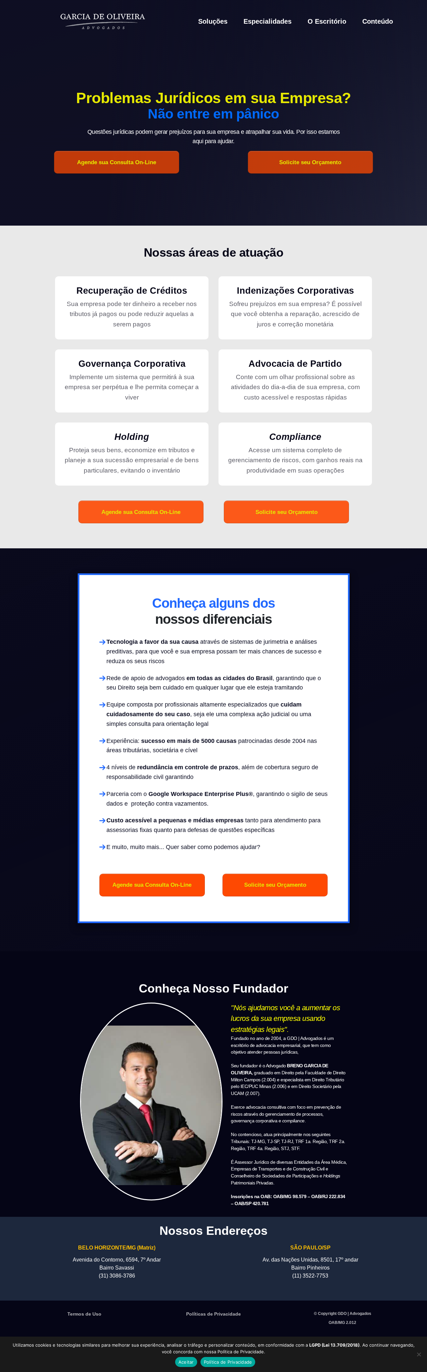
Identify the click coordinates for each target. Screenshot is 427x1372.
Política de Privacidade (228, 1362)
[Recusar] (418, 1354)
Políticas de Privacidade (213, 1314)
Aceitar (186, 1362)
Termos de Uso (84, 1314)
